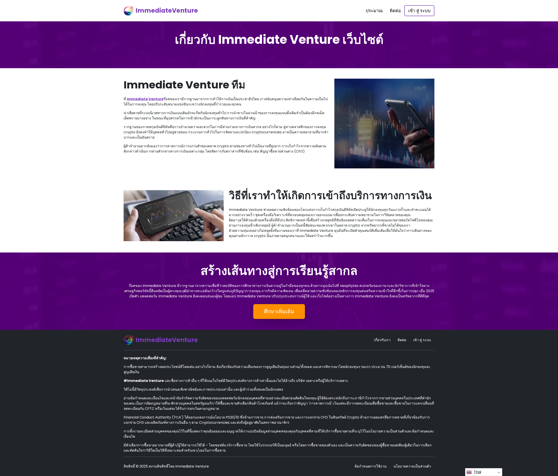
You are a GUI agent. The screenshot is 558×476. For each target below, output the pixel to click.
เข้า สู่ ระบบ (419, 11)
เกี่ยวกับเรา (382, 339)
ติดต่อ (395, 11)
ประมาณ (374, 11)
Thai (477, 471)
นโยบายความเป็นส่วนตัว (412, 466)
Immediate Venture (145, 99)
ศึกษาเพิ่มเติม (279, 311)
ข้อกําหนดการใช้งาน (370, 466)
